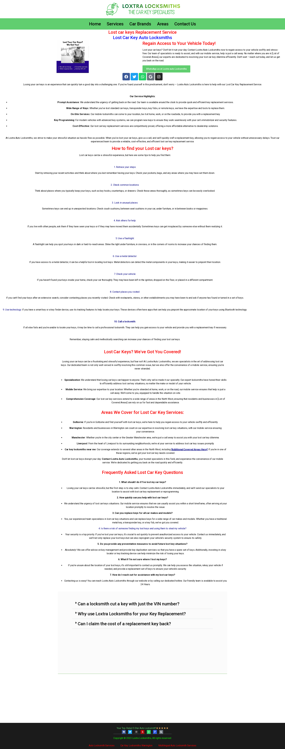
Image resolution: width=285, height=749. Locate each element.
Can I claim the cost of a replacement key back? (124, 623)
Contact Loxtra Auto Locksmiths (120, 459)
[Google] (150, 76)
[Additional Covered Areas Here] (189, 449)
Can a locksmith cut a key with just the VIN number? (128, 603)
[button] (142, 604)
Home (95, 23)
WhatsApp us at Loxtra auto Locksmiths (166, 68)
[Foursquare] (155, 732)
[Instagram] (159, 76)
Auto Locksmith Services (101, 745)
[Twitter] (134, 76)
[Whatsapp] (142, 76)
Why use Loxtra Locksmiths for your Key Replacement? (132, 613)
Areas (163, 23)
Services (115, 23)
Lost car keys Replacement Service (142, 32)
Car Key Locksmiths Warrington (136, 745)
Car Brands (140, 23)
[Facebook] (126, 76)
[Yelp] (142, 732)
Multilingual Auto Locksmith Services (177, 745)
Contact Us (185, 23)
